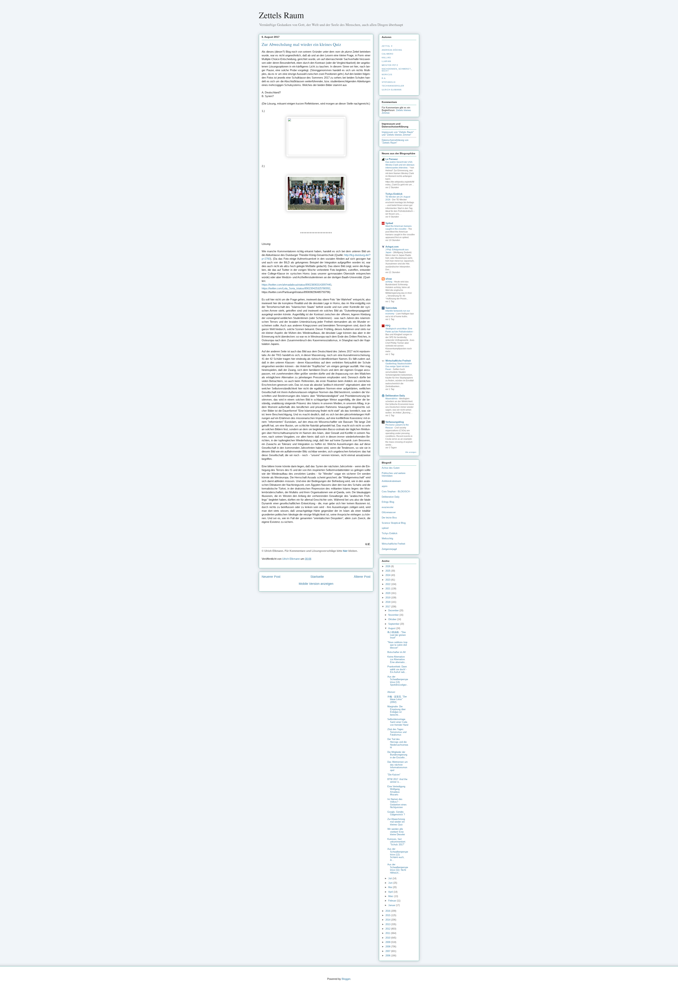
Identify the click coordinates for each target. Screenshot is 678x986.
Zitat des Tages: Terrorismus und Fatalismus (396, 732)
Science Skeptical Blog (394, 523)
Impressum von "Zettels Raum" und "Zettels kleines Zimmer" (398, 133)
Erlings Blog (388, 502)
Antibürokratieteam (391, 481)
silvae (388, 278)
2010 (388, 937)
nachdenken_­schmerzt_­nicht (397, 70)
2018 (388, 602)
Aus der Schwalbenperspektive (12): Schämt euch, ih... (397, 854)
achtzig (389, 281)
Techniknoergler (393, 86)
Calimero (387, 54)
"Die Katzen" (393, 774)
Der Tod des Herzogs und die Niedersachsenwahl (397, 743)
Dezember (393, 610)
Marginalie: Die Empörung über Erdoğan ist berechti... (396, 710)
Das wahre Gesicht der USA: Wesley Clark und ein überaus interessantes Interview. (399, 165)
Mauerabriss (391, 398)
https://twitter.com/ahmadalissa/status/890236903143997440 (296, 284)
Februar (392, 900)
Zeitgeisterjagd (389, 549)
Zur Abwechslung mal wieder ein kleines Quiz (396, 822)
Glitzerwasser (389, 512)
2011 (388, 933)
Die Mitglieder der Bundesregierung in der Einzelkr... (397, 755)
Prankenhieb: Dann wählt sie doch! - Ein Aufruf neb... (397, 669)
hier (345, 550)
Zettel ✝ (387, 46)
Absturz (391, 692)
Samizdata (391, 308)
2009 (388, 942)
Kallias (386, 57)
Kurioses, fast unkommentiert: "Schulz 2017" (396, 842)
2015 (388, 915)
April (391, 892)
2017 (388, 606)
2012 (388, 928)
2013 (388, 924)
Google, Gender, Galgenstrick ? (396, 813)
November (393, 615)
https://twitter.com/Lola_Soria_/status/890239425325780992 (296, 288)
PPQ (387, 325)
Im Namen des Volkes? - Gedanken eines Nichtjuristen (397, 803)
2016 (388, 911)
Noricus (387, 74)
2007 (388, 951)
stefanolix (389, 82)
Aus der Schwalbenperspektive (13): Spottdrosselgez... (397, 682)
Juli (390, 878)
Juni (390, 883)
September (394, 624)
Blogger (346, 978)
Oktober (392, 619)
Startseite (317, 576)
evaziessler (387, 507)
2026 (388, 566)
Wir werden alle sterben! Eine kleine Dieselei (396, 832)
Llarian (386, 61)
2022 (388, 584)
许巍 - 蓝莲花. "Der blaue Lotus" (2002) (397, 699)
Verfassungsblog (394, 422)
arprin (384, 486)
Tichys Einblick (393, 194)
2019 (388, 597)
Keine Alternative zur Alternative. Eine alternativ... (397, 659)
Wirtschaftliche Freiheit (398, 360)
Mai (390, 887)
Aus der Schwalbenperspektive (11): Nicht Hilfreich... (397, 868)
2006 (388, 955)
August (392, 628)
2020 (388, 593)
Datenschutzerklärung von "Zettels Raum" (395, 141)
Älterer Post (362, 576)
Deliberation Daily (395, 395)
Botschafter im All (396, 652)
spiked (385, 528)
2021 (388, 588)
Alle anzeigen (410, 452)
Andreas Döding (392, 50)
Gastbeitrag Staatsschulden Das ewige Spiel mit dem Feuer (398, 366)
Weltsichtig (387, 538)
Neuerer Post (271, 576)
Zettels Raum (281, 14)
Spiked (389, 223)
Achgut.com (392, 246)
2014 (388, 919)
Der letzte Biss (389, 517)
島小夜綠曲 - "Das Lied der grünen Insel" (396, 635)
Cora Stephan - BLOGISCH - (396, 491)
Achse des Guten (391, 468)
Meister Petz (390, 65)
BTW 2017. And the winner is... (397, 780)
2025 (388, 570)
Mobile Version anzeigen (316, 583)
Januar (392, 905)
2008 (388, 946)
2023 (388, 579)
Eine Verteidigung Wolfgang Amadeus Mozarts (396, 790)
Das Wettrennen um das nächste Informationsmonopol (397, 766)
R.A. (384, 78)
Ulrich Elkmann (392, 90)
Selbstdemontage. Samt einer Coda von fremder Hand (397, 722)
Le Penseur (391, 159)
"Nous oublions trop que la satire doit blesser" (397, 645)
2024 (388, 575)
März (391, 896)
